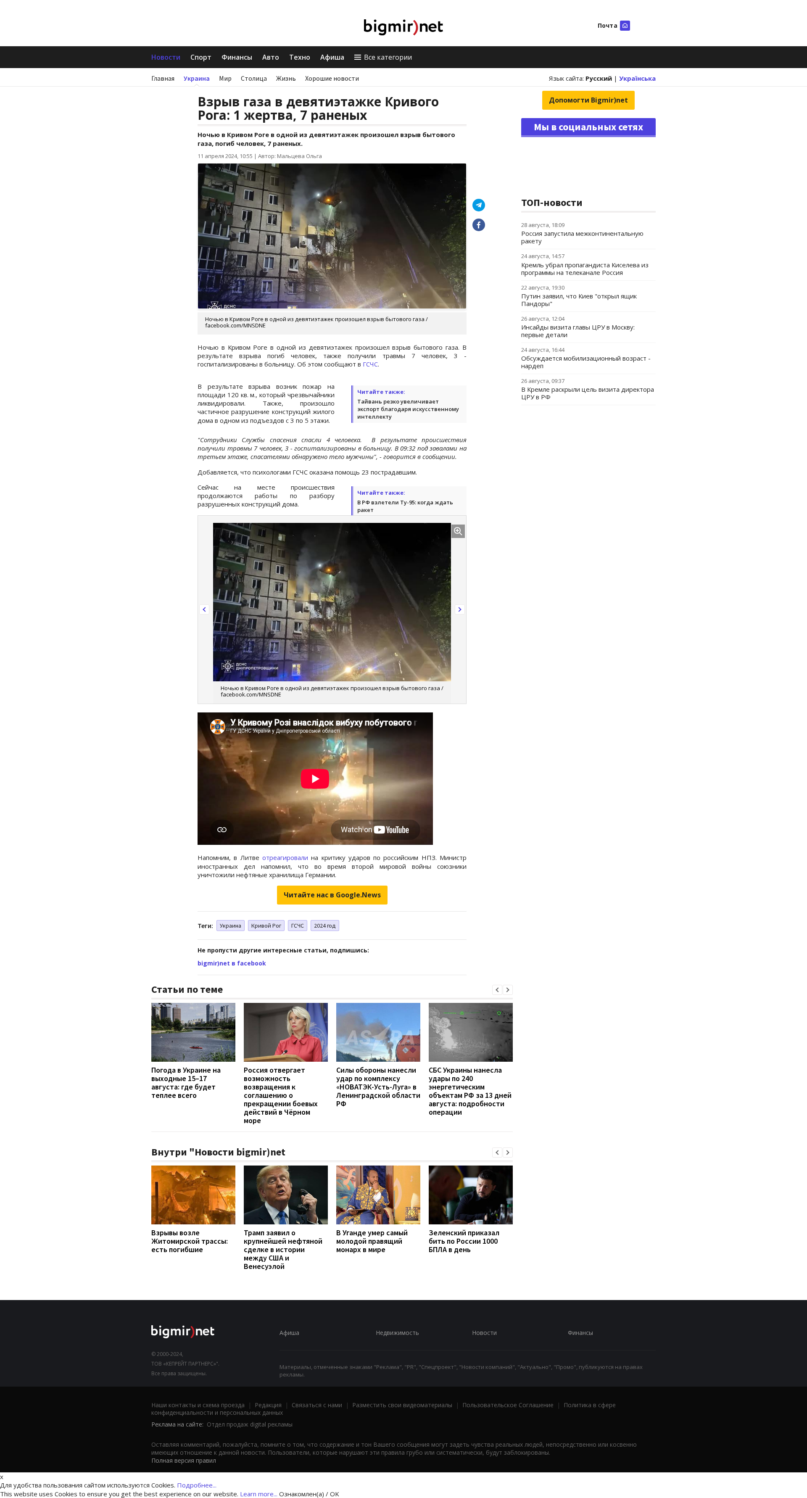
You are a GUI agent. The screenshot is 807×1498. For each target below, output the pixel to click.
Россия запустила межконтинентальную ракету (582, 237)
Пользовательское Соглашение (508, 1405)
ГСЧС (370, 364)
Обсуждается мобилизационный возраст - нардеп (586, 362)
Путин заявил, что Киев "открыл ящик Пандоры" (579, 300)
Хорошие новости (332, 78)
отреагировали (285, 857)
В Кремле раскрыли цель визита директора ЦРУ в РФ (587, 393)
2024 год (325, 925)
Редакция (268, 1405)
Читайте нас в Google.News (332, 894)
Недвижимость (397, 1333)
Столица (254, 78)
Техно (299, 57)
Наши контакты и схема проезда (198, 1405)
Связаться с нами (317, 1405)
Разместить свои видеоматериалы (402, 1405)
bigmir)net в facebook (232, 963)
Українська (637, 78)
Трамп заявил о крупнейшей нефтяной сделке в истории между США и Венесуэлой (283, 1249)
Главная (162, 78)
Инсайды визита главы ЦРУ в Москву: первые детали (578, 331)
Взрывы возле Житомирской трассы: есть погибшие (189, 1241)
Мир (225, 78)
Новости (165, 57)
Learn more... (258, 1494)
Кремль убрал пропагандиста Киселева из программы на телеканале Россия (585, 269)
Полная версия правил (183, 1460)
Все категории (388, 57)
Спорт (200, 57)
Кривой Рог (266, 925)
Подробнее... (196, 1485)
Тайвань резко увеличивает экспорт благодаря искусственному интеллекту (408, 409)
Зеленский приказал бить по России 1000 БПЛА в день (464, 1241)
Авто (270, 57)
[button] (204, 609)
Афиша (332, 57)
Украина (197, 78)
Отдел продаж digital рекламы (250, 1424)
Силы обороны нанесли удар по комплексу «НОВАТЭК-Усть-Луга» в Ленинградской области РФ (378, 1086)
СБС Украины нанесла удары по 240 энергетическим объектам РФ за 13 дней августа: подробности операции (470, 1091)
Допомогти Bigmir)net (588, 100)
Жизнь (286, 78)
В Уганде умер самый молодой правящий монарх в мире (372, 1241)
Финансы (237, 57)
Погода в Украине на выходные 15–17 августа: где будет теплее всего (186, 1082)
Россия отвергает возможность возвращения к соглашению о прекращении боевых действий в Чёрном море (281, 1095)
